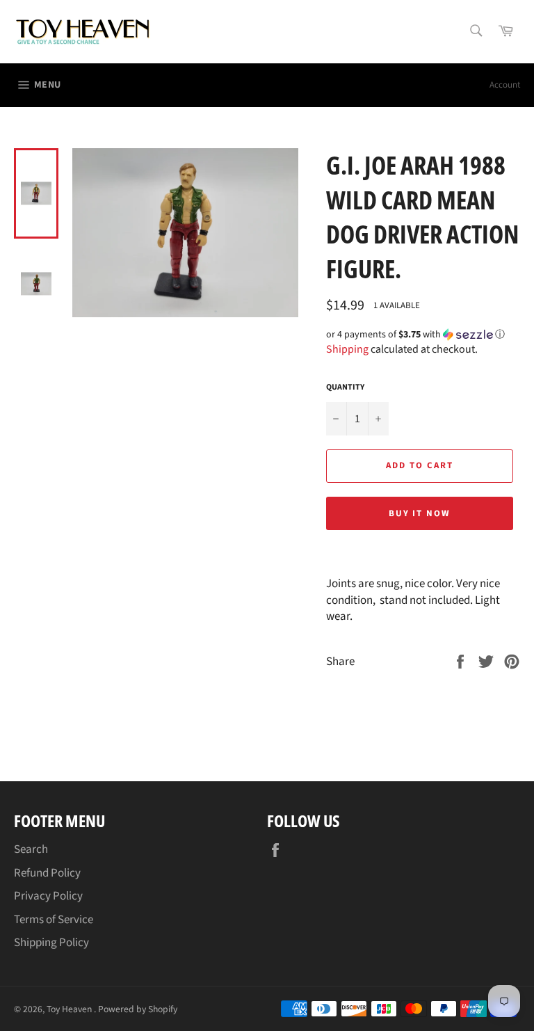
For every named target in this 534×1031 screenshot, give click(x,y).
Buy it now (420, 513)
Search (31, 849)
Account (505, 85)
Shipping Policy (51, 942)
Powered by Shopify (137, 1009)
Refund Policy (47, 873)
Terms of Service (53, 919)
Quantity (345, 387)
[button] (423, 335)
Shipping (347, 349)
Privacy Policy (48, 896)
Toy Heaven (70, 1009)
